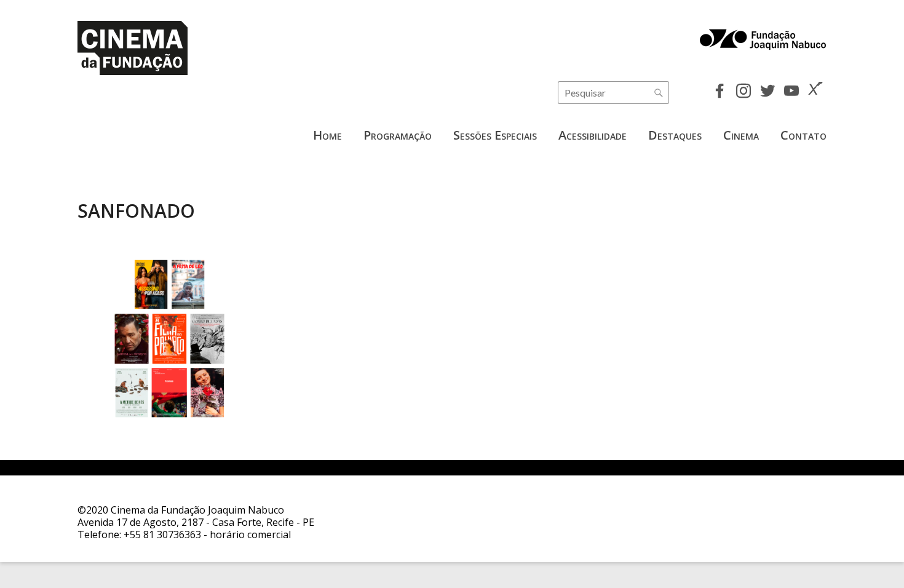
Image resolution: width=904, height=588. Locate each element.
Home (327, 135)
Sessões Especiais (495, 135)
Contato (803, 135)
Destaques (675, 135)
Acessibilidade (592, 135)
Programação (397, 135)
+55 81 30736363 (162, 534)
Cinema (741, 135)
